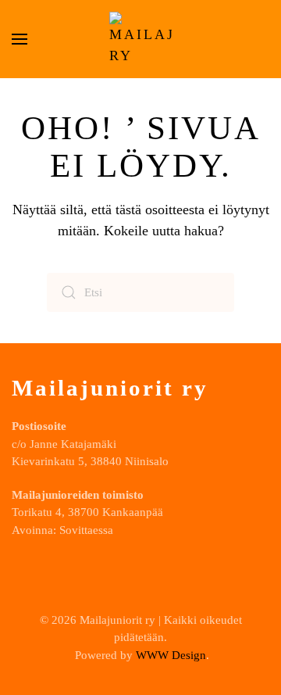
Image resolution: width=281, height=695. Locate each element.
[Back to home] (140, 39)
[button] (19, 39)
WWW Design (171, 655)
